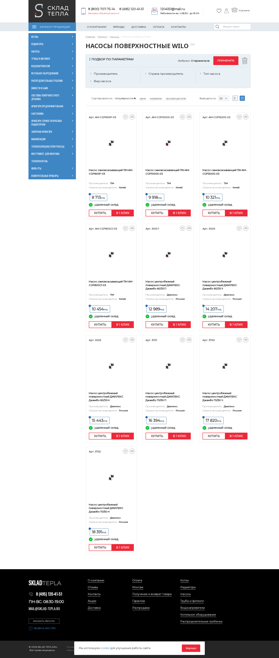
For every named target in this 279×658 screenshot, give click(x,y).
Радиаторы (37, 44)
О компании (96, 26)
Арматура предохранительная (47, 106)
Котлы (34, 37)
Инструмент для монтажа (45, 154)
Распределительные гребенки (47, 81)
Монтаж (137, 587)
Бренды (119, 26)
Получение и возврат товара (152, 594)
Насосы (35, 51)
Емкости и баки (39, 88)
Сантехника (37, 113)
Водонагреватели (40, 66)
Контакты (178, 26)
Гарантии (138, 601)
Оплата (158, 26)
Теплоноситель (39, 161)
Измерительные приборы (44, 176)
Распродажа (141, 608)
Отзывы (93, 587)
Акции (92, 601)
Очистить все (245, 61)
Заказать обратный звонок (103, 13)
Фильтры (36, 168)
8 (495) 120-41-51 (131, 9)
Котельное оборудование (44, 73)
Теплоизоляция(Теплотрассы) (48, 146)
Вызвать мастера (45, 628)
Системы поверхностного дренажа (45, 97)
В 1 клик (122, 213)
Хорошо (191, 648)
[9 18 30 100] (223, 99)
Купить (100, 213)
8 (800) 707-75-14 (101, 9)
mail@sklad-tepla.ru (44, 608)
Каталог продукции (55, 26)
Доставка (139, 26)
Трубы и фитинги (40, 58)
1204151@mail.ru (172, 9)
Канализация (38, 139)
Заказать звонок (44, 621)
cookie (105, 648)
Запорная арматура (41, 132)
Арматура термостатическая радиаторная (46, 122)
